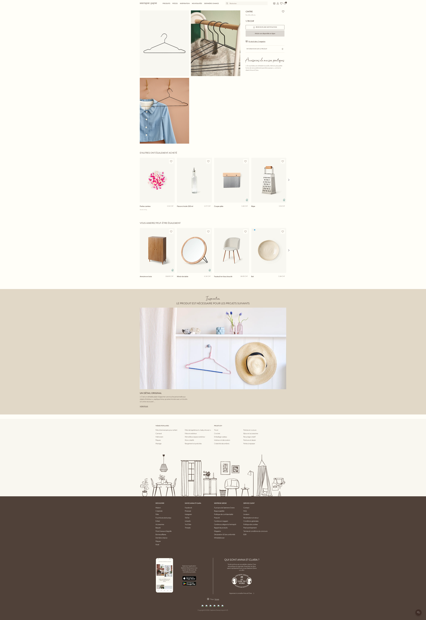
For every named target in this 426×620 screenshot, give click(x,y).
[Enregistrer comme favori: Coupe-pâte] (245, 161)
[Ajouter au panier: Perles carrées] (172, 210)
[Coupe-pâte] (231, 180)
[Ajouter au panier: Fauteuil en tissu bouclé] (246, 280)
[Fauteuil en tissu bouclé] (231, 250)
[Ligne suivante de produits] (288, 179)
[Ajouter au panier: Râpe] (283, 210)
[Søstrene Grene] (148, 3)
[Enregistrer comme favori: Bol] (283, 231)
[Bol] (268, 250)
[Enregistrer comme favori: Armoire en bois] (171, 231)
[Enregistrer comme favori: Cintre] (283, 11)
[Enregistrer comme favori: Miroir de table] (208, 231)
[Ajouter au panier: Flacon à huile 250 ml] (209, 210)
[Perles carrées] (157, 180)
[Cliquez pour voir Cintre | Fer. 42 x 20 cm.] (164, 43)
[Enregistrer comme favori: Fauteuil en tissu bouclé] (245, 231)
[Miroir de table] (194, 250)
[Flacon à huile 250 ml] (194, 180)
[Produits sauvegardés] (281, 3)
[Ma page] (277, 3)
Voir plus (144, 406)
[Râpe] (268, 180)
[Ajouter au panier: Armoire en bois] (172, 280)
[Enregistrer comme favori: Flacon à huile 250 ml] (208, 161)
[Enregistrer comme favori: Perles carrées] (171, 161)
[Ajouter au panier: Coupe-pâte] (246, 210)
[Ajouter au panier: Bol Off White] (283, 280)
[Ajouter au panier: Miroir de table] (209, 280)
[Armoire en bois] (157, 250)
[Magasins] (274, 3)
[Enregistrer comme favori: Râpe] (283, 161)
